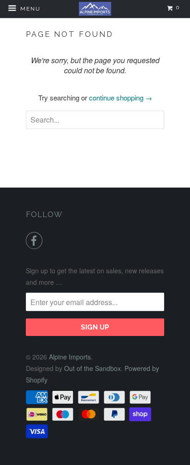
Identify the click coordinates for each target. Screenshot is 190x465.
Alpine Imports (70, 356)
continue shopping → (120, 97)
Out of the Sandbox (92, 368)
